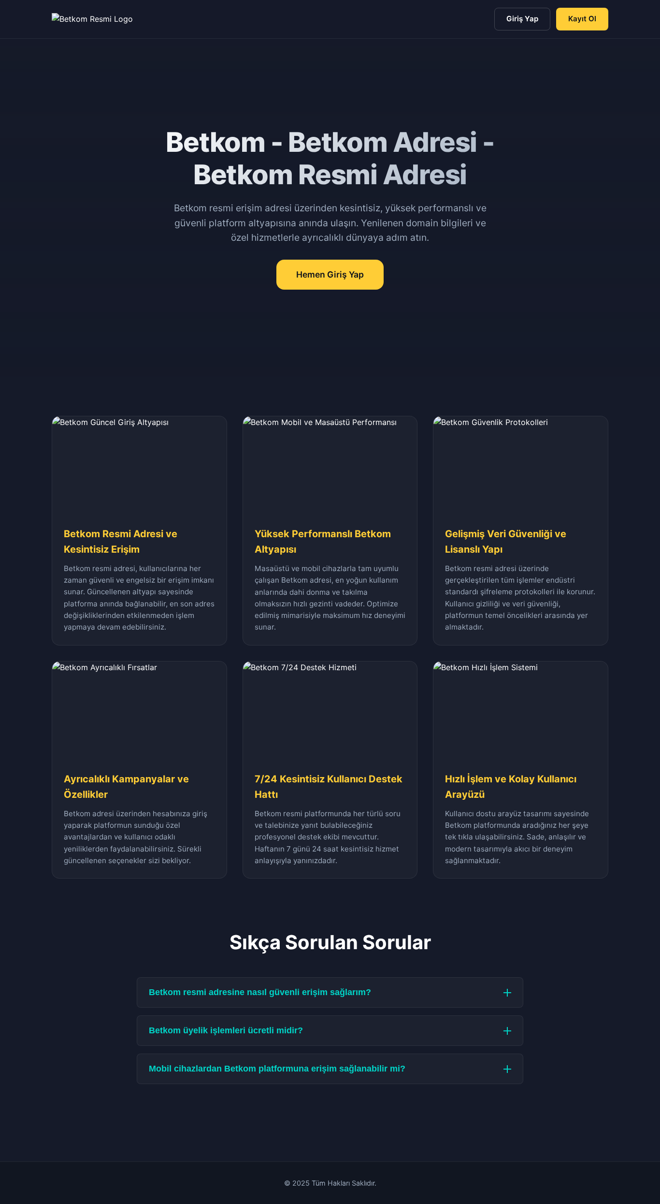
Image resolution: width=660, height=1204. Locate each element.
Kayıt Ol (582, 18)
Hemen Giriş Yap (330, 274)
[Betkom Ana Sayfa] (92, 19)
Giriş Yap (522, 18)
